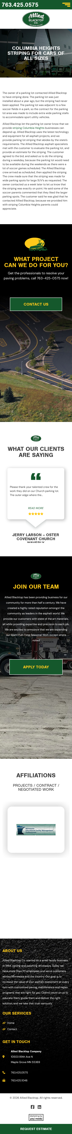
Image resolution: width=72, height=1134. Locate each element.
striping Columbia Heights (28, 128)
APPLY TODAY (36, 667)
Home (10, 1023)
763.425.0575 (20, 4)
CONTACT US (36, 304)
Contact (12, 1029)
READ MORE (36, 508)
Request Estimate (36, 1129)
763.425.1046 (19, 1080)
